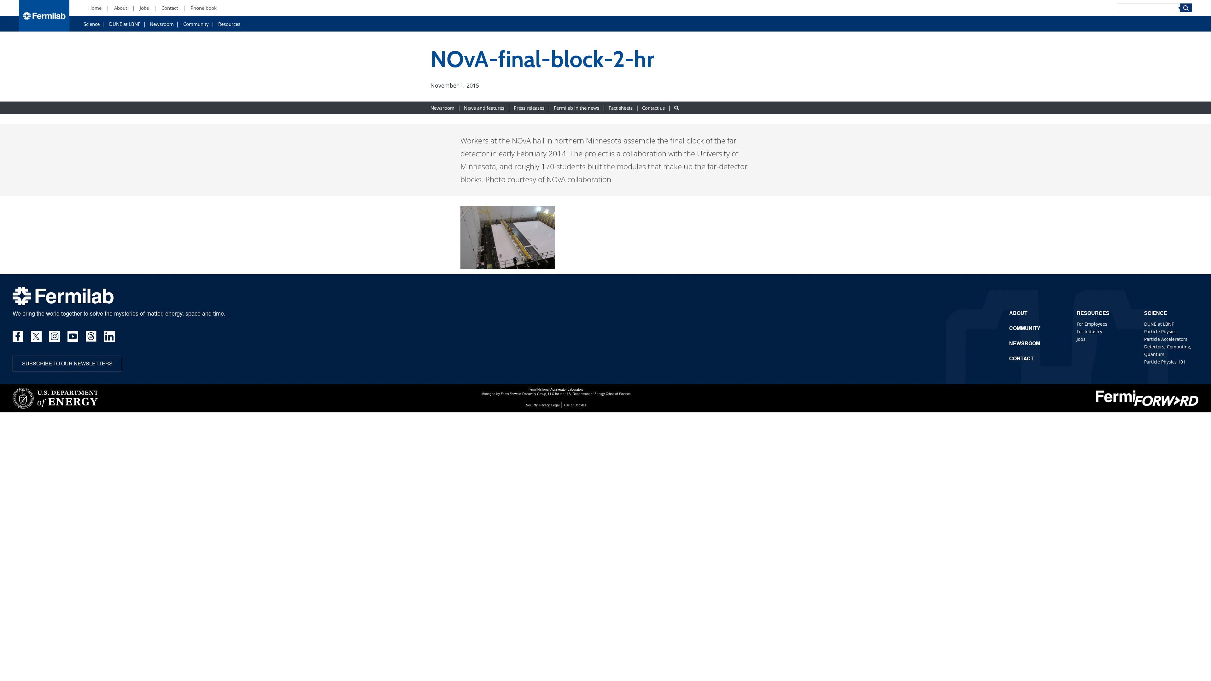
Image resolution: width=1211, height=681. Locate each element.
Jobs (144, 8)
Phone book (203, 8)
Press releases (529, 108)
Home (95, 8)
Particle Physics (1160, 332)
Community (196, 24)
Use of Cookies (575, 405)
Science (92, 24)
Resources (229, 24)
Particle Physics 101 (1164, 362)
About (120, 8)
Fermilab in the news (576, 108)
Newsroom (162, 24)
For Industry (1089, 332)
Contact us (653, 108)
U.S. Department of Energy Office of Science (598, 394)
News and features (484, 108)
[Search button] (676, 108)
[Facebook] (18, 336)
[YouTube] (72, 336)
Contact (169, 8)
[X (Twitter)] (36, 336)
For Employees (1092, 324)
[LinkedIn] (109, 336)
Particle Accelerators (1165, 339)
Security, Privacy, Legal (542, 405)
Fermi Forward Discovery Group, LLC (527, 394)
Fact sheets (621, 108)
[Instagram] (54, 336)
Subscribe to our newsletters (67, 363)
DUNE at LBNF (124, 24)
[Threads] (91, 336)
